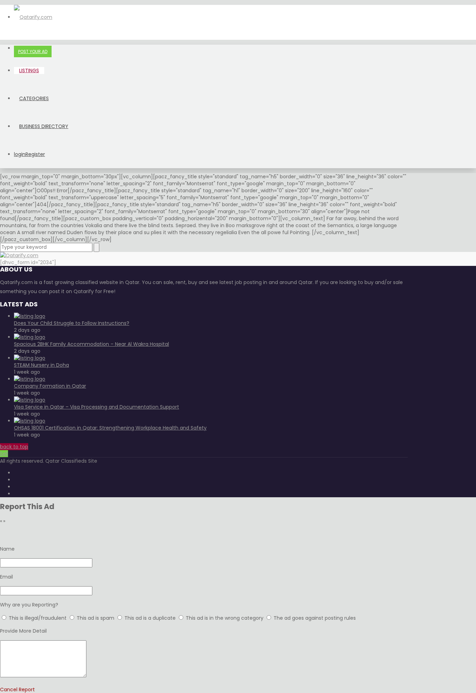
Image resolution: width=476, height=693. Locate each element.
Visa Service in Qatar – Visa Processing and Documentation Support (96, 406)
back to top (14, 446)
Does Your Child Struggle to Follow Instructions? (71, 323)
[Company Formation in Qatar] (29, 378)
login (19, 154)
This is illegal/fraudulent (37, 617)
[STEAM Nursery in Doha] (29, 358)
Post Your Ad (32, 51)
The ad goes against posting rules (315, 617)
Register (35, 154)
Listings (29, 70)
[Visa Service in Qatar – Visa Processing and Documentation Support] (29, 399)
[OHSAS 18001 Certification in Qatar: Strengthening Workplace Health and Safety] (29, 420)
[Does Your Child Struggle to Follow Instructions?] (29, 316)
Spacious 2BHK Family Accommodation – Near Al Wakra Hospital (91, 344)
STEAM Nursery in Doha (41, 365)
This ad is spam (96, 617)
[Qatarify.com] (33, 17)
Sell (4, 453)
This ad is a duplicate (150, 617)
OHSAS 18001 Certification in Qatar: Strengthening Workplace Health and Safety (110, 427)
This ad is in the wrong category (225, 617)
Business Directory (43, 126)
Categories (34, 98)
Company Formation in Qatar (50, 385)
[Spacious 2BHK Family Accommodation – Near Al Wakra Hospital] (29, 337)
